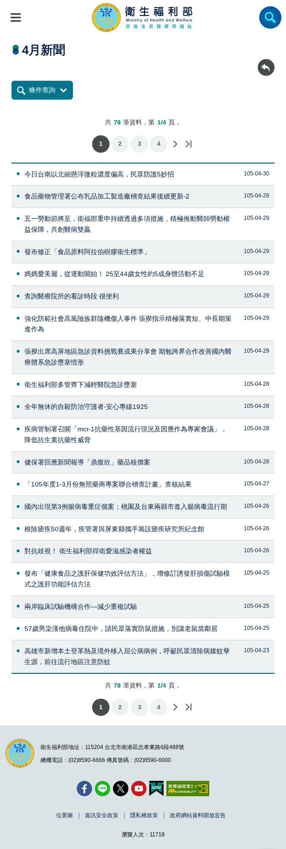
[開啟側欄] (16, 17)
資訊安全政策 (101, 815)
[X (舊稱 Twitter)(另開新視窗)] (120, 788)
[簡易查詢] (270, 17)
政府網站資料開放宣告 (198, 815)
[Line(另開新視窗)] (102, 788)
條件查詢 (42, 90)
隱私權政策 (144, 815)
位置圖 (64, 815)
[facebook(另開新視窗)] (84, 788)
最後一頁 (188, 143)
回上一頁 (266, 62)
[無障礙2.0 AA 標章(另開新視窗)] (187, 788)
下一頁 (175, 143)
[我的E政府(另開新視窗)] (156, 788)
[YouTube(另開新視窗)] (138, 788)
